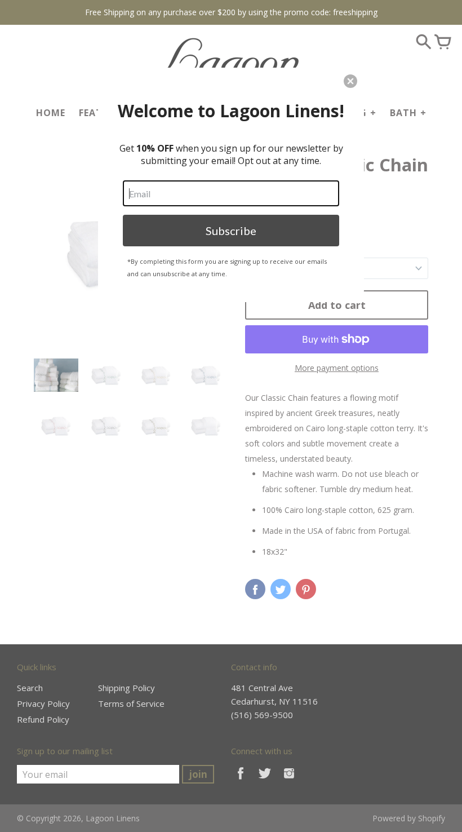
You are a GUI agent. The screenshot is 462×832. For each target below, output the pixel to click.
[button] (350, 81)
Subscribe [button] (231, 230)
